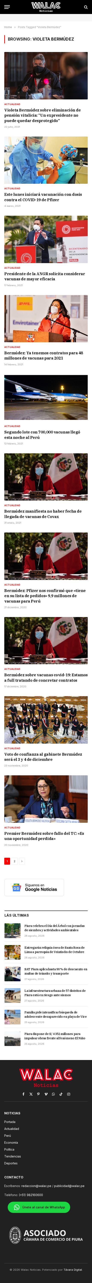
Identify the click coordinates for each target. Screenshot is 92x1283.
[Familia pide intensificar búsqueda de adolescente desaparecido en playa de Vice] (12, 1017)
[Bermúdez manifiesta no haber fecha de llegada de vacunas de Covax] (46, 477)
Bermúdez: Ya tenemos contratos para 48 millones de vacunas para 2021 (43, 355)
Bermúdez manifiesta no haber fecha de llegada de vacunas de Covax (43, 514)
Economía (11, 1142)
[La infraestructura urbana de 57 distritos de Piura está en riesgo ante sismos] (12, 995)
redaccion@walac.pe (36, 1186)
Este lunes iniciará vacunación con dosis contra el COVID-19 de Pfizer (43, 197)
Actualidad (11, 1129)
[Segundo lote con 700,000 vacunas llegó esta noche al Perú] (46, 397)
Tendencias (12, 1156)
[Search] (85, 7)
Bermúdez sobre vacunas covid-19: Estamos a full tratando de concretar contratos (46, 677)
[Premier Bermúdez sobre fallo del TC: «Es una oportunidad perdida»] (46, 799)
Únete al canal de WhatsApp (43, 1207)
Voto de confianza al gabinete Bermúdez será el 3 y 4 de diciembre (43, 757)
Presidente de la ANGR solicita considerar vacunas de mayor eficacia (44, 276)
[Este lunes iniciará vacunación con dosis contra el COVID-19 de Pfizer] (46, 160)
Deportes (11, 1163)
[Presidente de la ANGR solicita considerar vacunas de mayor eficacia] (46, 239)
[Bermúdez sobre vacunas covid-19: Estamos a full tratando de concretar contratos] (46, 640)
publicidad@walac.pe (69, 1186)
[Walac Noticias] (46, 7)
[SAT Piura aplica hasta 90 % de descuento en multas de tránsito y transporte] (12, 974)
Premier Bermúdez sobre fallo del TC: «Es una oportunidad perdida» (44, 836)
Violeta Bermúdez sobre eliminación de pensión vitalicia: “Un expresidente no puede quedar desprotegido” (42, 115)
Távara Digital (73, 1269)
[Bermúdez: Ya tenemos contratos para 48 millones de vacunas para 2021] (46, 318)
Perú (7, 1135)
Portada (9, 1122)
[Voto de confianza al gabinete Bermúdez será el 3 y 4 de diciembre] (46, 719)
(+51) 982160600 (31, 1195)
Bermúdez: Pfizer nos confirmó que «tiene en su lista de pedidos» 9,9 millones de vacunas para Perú (45, 596)
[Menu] (7, 7)
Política (9, 1149)
